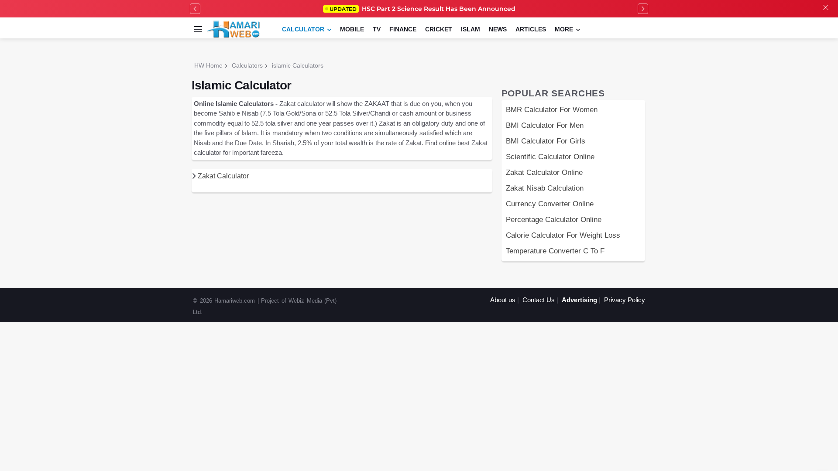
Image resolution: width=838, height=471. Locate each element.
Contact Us (538, 300)
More (564, 29)
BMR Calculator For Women (552, 109)
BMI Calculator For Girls (545, 141)
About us (502, 300)
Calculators (247, 65)
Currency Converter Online (550, 203)
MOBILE (352, 29)
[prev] (195, 8)
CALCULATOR (303, 29)
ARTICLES (530, 29)
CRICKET (438, 29)
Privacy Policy (624, 300)
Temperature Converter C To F (555, 250)
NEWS (498, 29)
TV (377, 29)
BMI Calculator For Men (545, 125)
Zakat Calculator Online (544, 172)
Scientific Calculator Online (550, 156)
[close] (825, 9)
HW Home (208, 65)
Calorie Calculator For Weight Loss (563, 235)
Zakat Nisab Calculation (545, 188)
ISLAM (470, 29)
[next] (643, 8)
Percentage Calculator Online (553, 219)
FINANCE (402, 29)
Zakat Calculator (222, 176)
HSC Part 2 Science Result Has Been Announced (422, 9)
